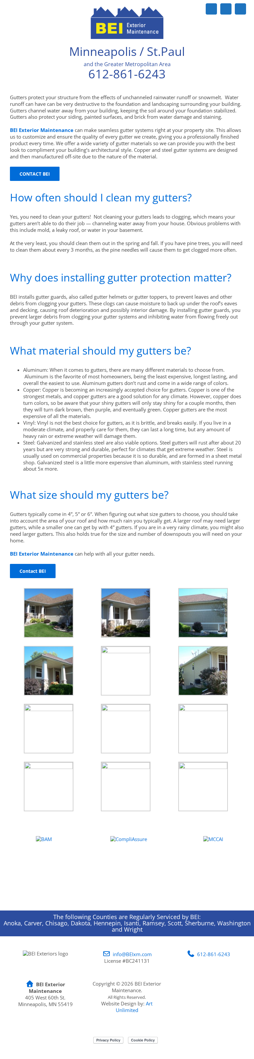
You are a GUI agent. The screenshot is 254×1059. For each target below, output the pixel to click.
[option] (42, 869)
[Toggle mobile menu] (241, 20)
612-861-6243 (127, 74)
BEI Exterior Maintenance (41, 553)
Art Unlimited (134, 1006)
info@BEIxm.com (132, 954)
